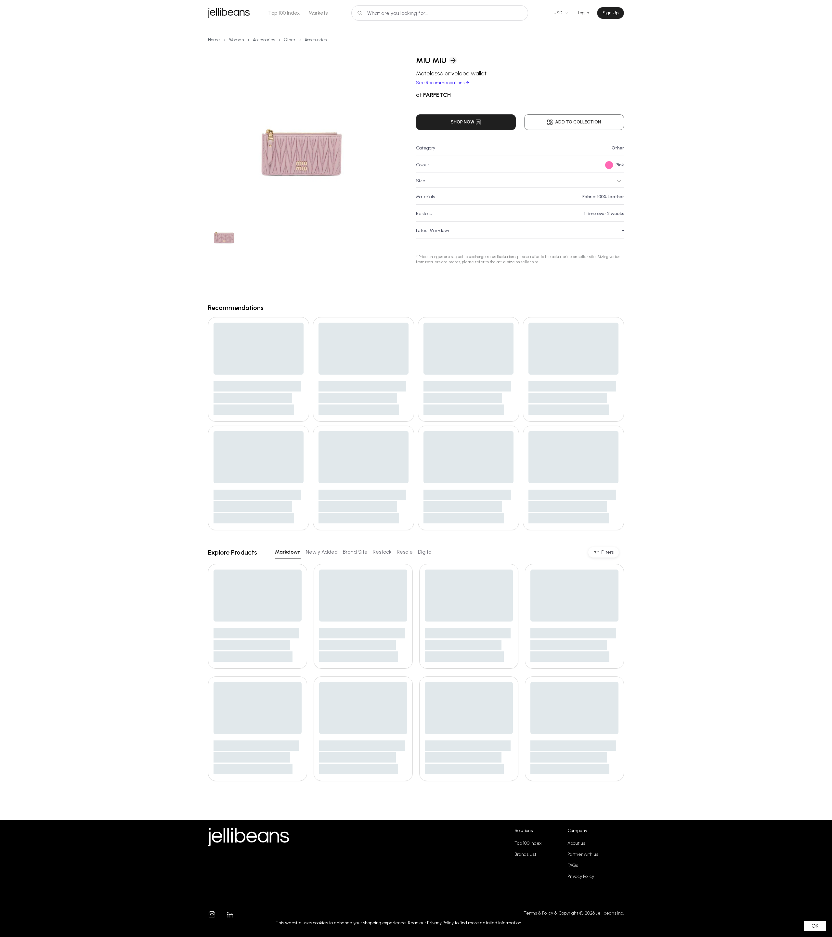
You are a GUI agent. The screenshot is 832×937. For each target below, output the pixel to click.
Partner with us (582, 854)
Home (214, 39)
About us (576, 843)
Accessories (264, 39)
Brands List (525, 854)
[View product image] (301, 127)
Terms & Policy (538, 913)
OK (815, 926)
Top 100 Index (284, 13)
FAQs (572, 865)
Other (289, 39)
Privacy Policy (580, 876)
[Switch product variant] (224, 231)
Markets (318, 13)
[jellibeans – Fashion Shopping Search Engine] (229, 13)
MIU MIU (431, 60)
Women (236, 39)
